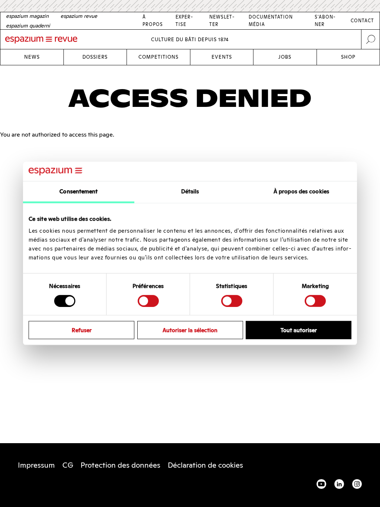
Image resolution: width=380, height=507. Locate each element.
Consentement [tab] (78, 191)
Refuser (82, 330)
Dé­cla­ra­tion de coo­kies (205, 465)
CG (67, 465)
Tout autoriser (299, 330)
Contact (362, 20)
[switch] (148, 301)
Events (222, 56)
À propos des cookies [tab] (301, 191)
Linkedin (339, 484)
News (32, 56)
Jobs (284, 56)
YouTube (321, 484)
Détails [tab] (190, 191)
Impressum (36, 465)
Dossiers (95, 56)
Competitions (158, 56)
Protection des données (120, 465)
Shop (348, 56)
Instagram (357, 484)
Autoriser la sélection (190, 330)
